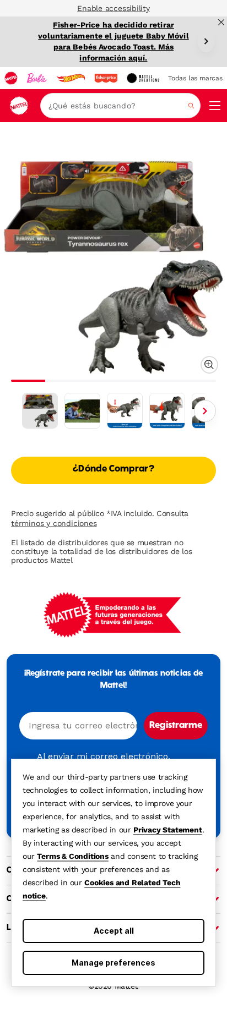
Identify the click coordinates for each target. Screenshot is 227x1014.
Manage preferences (113, 962)
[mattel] (11, 78)
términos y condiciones (54, 523)
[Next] (206, 41)
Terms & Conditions (72, 856)
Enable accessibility (113, 8)
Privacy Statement (167, 829)
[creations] (143, 78)
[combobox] (120, 105)
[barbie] (37, 78)
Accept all (114, 930)
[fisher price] (106, 78)
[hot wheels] (70, 78)
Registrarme (175, 725)
